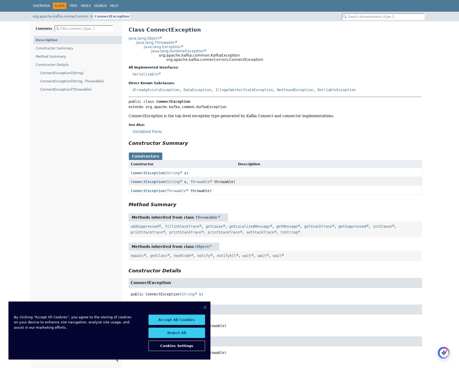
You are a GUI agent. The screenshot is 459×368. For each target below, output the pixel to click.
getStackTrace (318, 226)
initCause (382, 226)
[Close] (205, 307)
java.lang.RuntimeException (177, 51)
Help (114, 6)
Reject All (176, 333)
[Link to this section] (192, 143)
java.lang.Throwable (155, 42)
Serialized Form (147, 131)
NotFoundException (295, 90)
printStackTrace (147, 232)
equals (137, 255)
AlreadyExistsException (156, 90)
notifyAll (226, 255)
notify (203, 255)
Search (100, 6)
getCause (214, 226)
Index (86, 6)
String (173, 173)
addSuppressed (144, 226)
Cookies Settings (176, 346)
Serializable (145, 74)
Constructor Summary (54, 48)
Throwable (200, 182)
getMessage (287, 226)
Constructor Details (52, 65)
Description (47, 40)
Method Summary (51, 56)
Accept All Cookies (176, 320)
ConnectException (112, 16)
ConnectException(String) (62, 73)
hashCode (182, 255)
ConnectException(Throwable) (66, 89)
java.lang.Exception (162, 47)
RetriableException (336, 90)
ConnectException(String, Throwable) (72, 81)
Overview (41, 6)
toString (289, 232)
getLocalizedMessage (249, 226)
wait (247, 255)
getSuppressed (352, 226)
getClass (158, 255)
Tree (73, 6)
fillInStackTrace (182, 226)
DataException (197, 90)
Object (202, 246)
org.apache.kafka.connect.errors (60, 16)
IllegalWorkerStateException (244, 90)
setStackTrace (260, 232)
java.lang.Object (144, 38)
